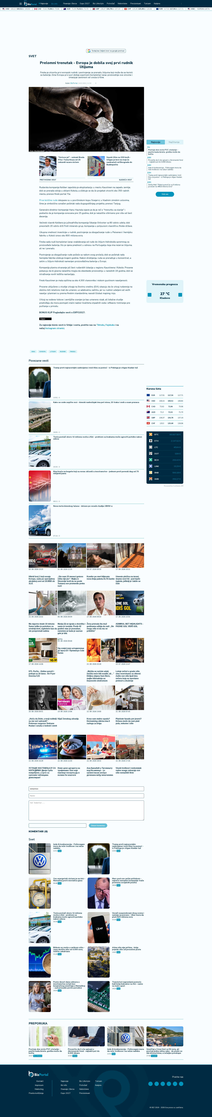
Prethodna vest (48, 180)
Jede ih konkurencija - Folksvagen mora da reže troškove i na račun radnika (69, 846)
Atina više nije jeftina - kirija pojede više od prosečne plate (126, 948)
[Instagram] (169, 1084)
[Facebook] (150, 1084)
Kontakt (39, 1081)
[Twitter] (156, 1084)
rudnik (63, 352)
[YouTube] (163, 1084)
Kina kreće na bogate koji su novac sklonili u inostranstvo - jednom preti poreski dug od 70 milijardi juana (96, 472)
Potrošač (83, 1085)
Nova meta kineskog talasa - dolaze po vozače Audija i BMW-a (82, 506)
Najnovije (64, 1081)
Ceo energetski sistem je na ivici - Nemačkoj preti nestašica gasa (69, 879)
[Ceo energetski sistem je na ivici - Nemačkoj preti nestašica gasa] (40, 893)
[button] (100, 83)
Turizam (154, 1056)
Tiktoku (100, 324)
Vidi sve (165, 194)
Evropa (43, 352)
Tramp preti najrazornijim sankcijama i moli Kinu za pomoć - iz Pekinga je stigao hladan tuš (95, 367)
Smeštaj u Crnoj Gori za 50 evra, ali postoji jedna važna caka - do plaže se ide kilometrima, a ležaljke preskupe (164, 1051)
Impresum (39, 1085)
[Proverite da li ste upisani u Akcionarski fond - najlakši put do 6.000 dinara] (86, 1036)
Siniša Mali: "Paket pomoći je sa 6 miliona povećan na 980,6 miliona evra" (164, 186)
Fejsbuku (110, 324)
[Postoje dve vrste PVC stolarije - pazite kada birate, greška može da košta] (47, 1036)
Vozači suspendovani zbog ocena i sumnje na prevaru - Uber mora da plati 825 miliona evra (128, 915)
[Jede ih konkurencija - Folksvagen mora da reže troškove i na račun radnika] (40, 859)
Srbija (75, 1056)
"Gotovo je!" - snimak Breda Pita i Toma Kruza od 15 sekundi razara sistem (71, 160)
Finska (72, 352)
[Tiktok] (181, 1084)
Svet (33, 56)
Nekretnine (84, 1089)
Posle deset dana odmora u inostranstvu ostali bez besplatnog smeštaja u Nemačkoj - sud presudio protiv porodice (69, 985)
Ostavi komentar (98, 825)
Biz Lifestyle (38, 1056)
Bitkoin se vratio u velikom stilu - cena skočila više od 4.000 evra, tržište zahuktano (69, 949)
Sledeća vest (125, 180)
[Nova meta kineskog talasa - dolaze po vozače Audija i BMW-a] (40, 521)
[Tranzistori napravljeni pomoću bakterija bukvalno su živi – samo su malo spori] (99, 997)
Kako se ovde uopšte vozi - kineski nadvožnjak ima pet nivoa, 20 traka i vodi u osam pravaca (96, 402)
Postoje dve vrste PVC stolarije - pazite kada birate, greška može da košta (164, 152)
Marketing (39, 1089)
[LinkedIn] (175, 1084)
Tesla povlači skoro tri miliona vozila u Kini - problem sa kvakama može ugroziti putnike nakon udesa (97, 438)
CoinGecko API (178, 486)
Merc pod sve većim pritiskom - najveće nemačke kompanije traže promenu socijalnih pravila (128, 880)
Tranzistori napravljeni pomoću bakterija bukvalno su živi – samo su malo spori (127, 984)
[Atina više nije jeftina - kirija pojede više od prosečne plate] (99, 962)
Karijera (98, 1085)
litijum (53, 352)
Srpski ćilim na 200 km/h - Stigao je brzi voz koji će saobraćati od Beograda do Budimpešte (119, 161)
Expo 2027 (66, 1093)
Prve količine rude (48, 200)
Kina (33, 352)
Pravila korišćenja (36, 1093)
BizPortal (74, 83)
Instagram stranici (54, 328)
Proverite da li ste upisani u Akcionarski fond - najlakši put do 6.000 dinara (165, 161)
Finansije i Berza (67, 1089)
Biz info (64, 1085)
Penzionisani (84, 1093)
